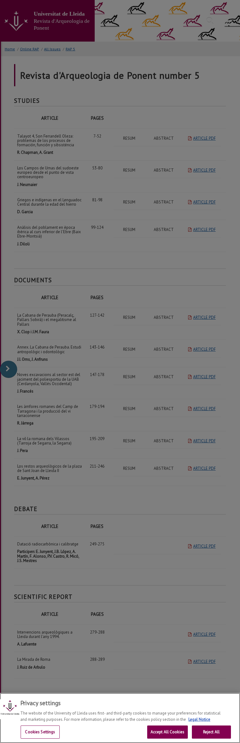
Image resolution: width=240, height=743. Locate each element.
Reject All (211, 732)
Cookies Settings (40, 732)
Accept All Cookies (167, 732)
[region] (120, 718)
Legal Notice (199, 719)
